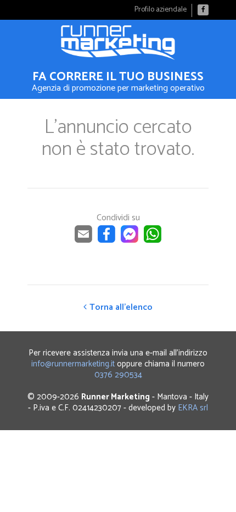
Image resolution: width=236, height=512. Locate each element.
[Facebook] (203, 9)
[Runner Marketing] (118, 42)
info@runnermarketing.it (73, 364)
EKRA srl (193, 408)
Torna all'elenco (121, 307)
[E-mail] (83, 240)
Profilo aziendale (160, 9)
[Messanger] (129, 240)
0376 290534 (118, 375)
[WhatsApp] (152, 240)
